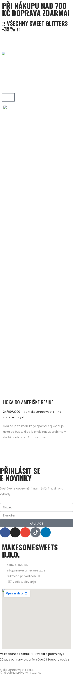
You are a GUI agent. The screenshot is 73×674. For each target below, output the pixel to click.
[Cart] (8, 97)
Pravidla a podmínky (48, 654)
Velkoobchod (9, 654)
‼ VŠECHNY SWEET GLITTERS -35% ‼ (35, 26)
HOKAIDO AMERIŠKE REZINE (28, 401)
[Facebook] (5, 532)
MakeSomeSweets (41, 412)
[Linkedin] (46, 532)
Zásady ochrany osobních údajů (22, 659)
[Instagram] (15, 532)
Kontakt (26, 654)
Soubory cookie (58, 659)
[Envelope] (25, 532)
